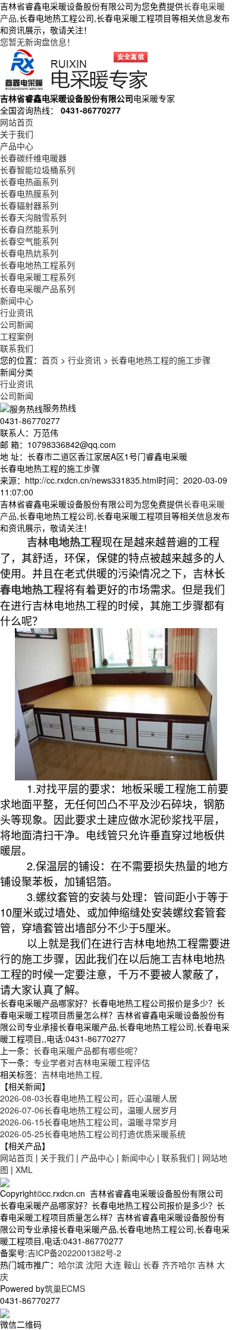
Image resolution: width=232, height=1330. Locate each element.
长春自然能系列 (29, 229)
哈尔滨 (70, 1265)
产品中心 (16, 146)
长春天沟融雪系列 (33, 217)
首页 (50, 360)
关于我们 (16, 134)
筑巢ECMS (65, 1288)
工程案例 (16, 336)
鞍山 (132, 1265)
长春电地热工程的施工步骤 (161, 360)
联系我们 (16, 348)
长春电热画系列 (29, 181)
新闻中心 (16, 300)
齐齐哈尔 (178, 1265)
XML (24, 1169)
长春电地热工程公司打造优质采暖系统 (93, 1134)
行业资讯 (16, 312)
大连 (113, 1265)
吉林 (205, 1265)
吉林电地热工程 (71, 1074)
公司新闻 (16, 324)
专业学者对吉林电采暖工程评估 (91, 1062)
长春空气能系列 (29, 241)
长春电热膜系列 (29, 193)
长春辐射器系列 (29, 205)
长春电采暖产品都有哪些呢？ (87, 1050)
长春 (151, 1265)
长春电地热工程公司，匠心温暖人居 (88, 1098)
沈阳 (94, 1265)
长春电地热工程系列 (37, 265)
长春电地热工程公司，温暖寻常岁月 (88, 1122)
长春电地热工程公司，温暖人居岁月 (88, 1110)
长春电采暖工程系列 (37, 277)
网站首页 (16, 122)
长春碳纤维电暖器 (33, 158)
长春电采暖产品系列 (37, 288)
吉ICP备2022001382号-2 (74, 1253)
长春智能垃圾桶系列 (37, 169)
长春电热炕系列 (29, 253)
